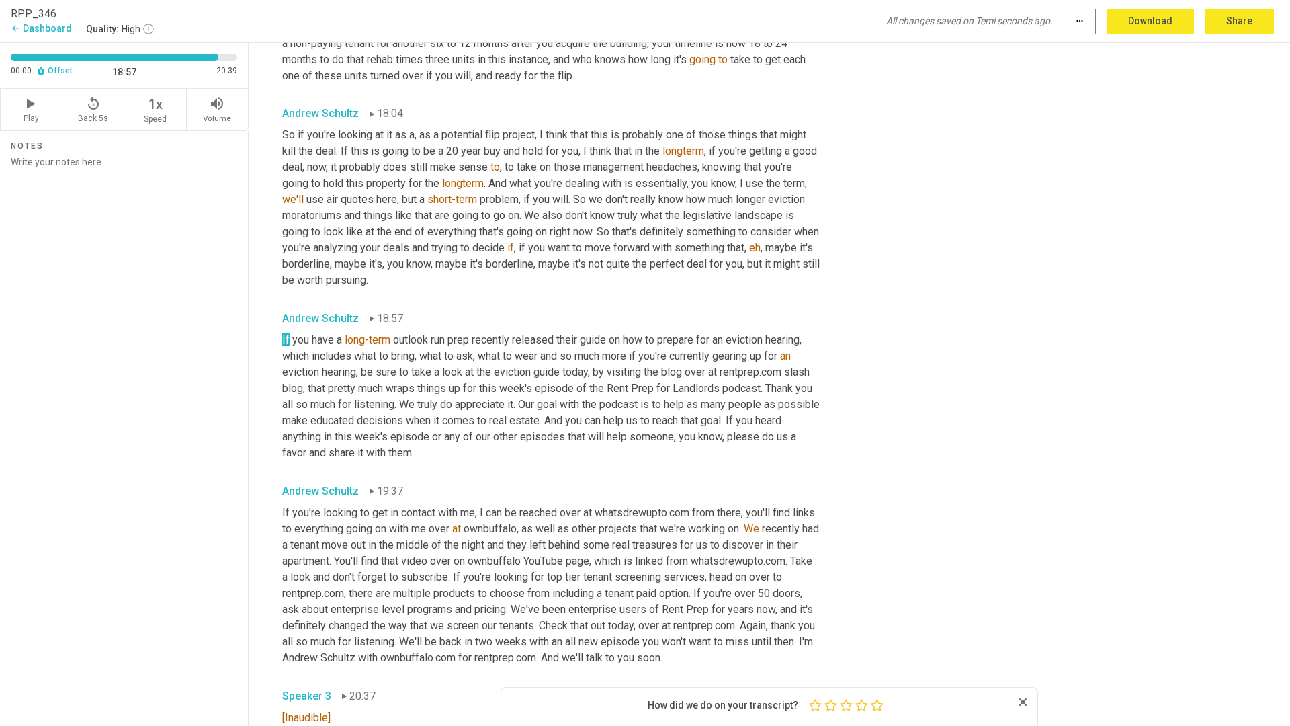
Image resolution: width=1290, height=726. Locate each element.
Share (1239, 20)
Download (1150, 20)
